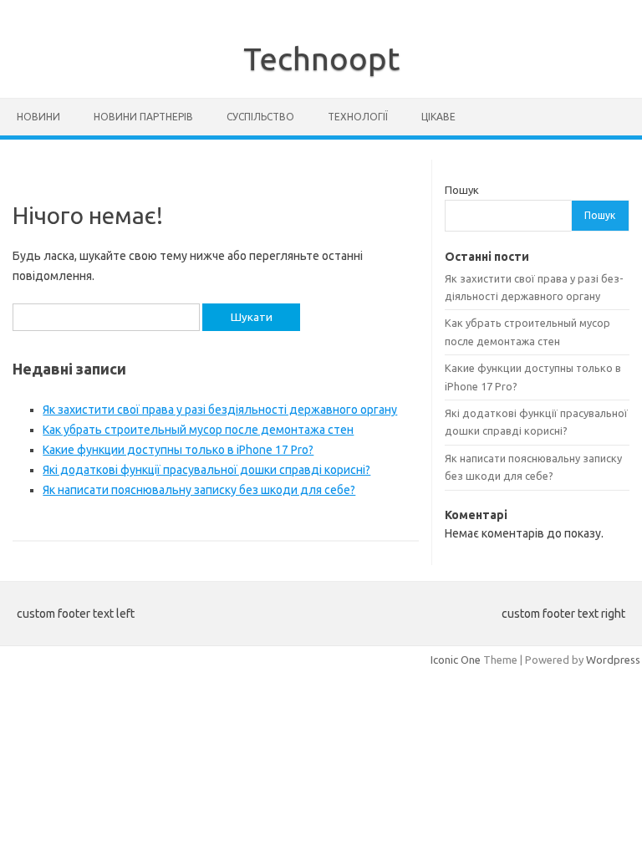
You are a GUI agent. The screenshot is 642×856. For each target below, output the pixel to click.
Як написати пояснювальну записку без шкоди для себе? (199, 490)
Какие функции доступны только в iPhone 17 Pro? (178, 449)
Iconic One (456, 659)
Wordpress (613, 659)
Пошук (462, 190)
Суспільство (260, 116)
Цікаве (438, 116)
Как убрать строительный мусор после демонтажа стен (198, 429)
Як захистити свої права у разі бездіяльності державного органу (220, 409)
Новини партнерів (143, 116)
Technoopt (321, 58)
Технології (358, 116)
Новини (38, 116)
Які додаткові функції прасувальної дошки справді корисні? (206, 469)
